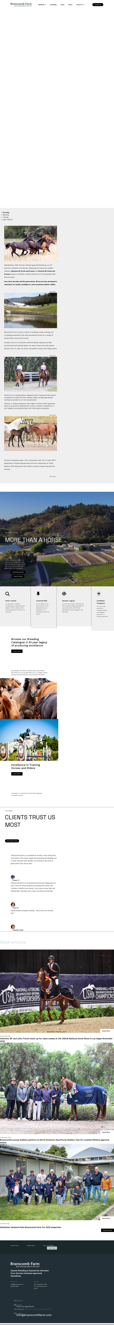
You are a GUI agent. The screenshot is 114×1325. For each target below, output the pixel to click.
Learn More (17, 774)
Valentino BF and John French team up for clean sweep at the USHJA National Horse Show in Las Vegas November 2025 (56, 1039)
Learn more (17, 651)
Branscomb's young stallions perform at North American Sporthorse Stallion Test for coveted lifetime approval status (54, 1141)
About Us (80, 4)
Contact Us (97, 4)
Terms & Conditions (48, 1245)
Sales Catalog (18, 576)
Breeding (53, 4)
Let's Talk (52, 1248)
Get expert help (12, 841)
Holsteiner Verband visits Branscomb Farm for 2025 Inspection (30, 1227)
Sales (62, 4)
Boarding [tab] (6, 215)
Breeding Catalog (18, 572)
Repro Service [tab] (8, 219)
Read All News (107, 1230)
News (70, 4)
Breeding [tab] (6, 212)
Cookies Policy (31, 1245)
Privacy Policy (14, 1245)
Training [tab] (5, 217)
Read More (106, 1031)
